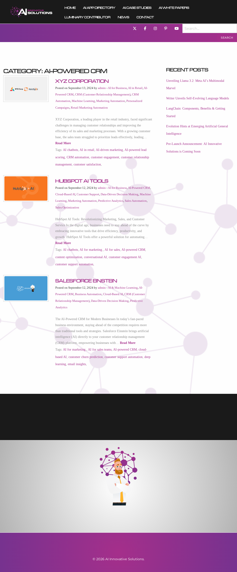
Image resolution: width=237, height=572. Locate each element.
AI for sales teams (100, 349)
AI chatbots (70, 150)
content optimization (68, 257)
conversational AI (95, 257)
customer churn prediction (86, 357)
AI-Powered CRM (139, 188)
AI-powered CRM (133, 249)
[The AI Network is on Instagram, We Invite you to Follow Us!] (155, 28)
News (123, 16)
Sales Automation (136, 200)
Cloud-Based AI (65, 194)
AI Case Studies (137, 7)
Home (70, 7)
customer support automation (74, 264)
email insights (77, 364)
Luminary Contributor (87, 16)
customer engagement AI (125, 257)
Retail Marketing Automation (89, 107)
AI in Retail (135, 88)
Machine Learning (83, 101)
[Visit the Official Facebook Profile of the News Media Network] (145, 28)
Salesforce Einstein (86, 280)
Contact (145, 16)
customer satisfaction (87, 164)
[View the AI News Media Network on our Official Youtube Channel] (176, 28)
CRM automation (78, 157)
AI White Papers (174, 7)
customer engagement (105, 157)
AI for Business (117, 88)
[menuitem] (31, 12)
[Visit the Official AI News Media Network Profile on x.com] (134, 28)
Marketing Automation (110, 101)
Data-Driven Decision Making (119, 194)
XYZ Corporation (82, 80)
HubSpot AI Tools (81, 180)
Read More (63, 143)
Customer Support (88, 194)
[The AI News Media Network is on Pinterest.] (166, 28)
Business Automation (88, 294)
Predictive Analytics (110, 200)
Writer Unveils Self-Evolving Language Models (197, 98)
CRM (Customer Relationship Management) (103, 94)
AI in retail (87, 150)
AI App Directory (99, 7)
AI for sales (112, 249)
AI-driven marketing (109, 150)
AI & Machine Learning (123, 287)
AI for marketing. (91, 249)
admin (102, 88)
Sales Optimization (67, 207)
